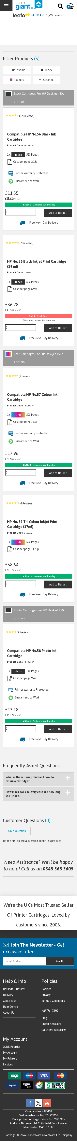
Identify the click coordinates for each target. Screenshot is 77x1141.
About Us (8, 1012)
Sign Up (60, 961)
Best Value (18, 70)
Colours (19, 79)
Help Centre (10, 1006)
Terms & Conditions (53, 1000)
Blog (44, 1018)
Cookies (46, 989)
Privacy (46, 994)
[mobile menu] (6, 5)
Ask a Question (17, 831)
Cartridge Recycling (53, 1029)
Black (48, 70)
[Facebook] (30, 1103)
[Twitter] (38, 1103)
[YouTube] (47, 1103)
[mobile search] (61, 6)
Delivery (8, 994)
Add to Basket (58, 212)
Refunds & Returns (14, 989)
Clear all (48, 79)
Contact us (9, 1000)
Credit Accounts (51, 1023)
